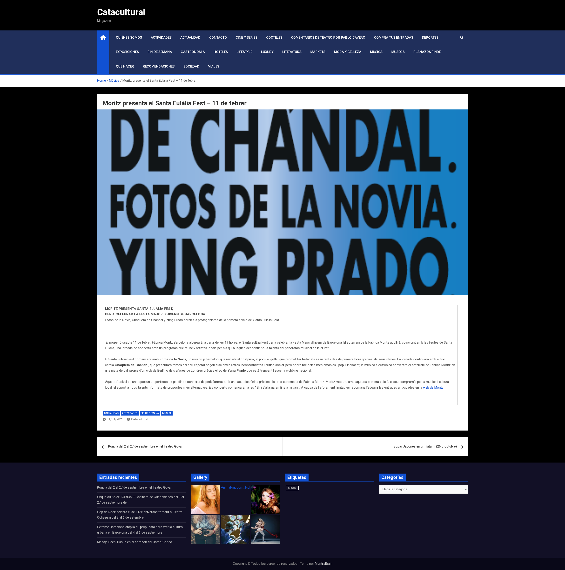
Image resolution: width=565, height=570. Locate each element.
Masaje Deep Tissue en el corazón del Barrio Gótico (135, 542)
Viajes (213, 66)
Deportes (430, 38)
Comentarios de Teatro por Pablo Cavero (328, 38)
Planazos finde (427, 52)
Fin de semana (160, 52)
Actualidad (190, 38)
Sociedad (191, 66)
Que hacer (125, 66)
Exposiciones (127, 52)
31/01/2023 (115, 419)
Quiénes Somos (129, 38)
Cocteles (274, 38)
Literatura (291, 52)
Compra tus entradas (393, 38)
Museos (398, 52)
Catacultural (121, 12)
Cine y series (246, 38)
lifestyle (244, 52)
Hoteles (221, 52)
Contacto (218, 38)
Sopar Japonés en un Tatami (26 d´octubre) (425, 446)
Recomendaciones (159, 66)
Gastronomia (193, 52)
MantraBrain (323, 564)
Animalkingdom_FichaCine (240, 487)
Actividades (161, 38)
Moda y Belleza (347, 52)
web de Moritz (433, 387)
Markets (317, 52)
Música (376, 52)
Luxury (267, 52)
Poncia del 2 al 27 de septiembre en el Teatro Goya (145, 446)
